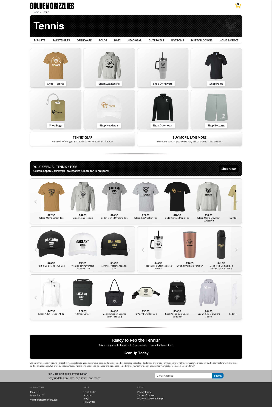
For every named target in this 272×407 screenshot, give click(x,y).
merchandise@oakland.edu (43, 399)
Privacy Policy (144, 391)
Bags (117, 40)
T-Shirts (39, 40)
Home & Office (229, 40)
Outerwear (156, 40)
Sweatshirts (61, 40)
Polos (103, 40)
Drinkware (84, 40)
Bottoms (177, 40)
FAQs (86, 398)
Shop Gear (228, 169)
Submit (218, 375)
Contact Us (89, 401)
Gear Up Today (136, 352)
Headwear (135, 40)
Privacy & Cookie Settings (150, 398)
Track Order (90, 391)
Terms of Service (146, 395)
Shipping (88, 395)
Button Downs (201, 40)
